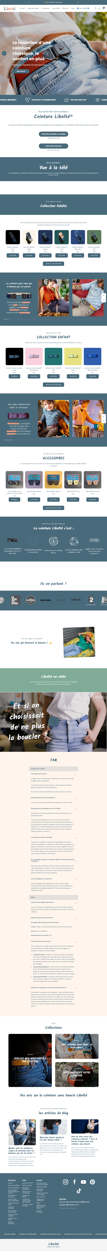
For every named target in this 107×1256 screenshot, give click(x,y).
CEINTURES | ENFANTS (53, 146)
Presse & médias (42, 1187)
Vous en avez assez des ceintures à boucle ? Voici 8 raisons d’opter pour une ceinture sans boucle (84, 1140)
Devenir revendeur (40, 1211)
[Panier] (103, 8)
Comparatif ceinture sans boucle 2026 (26, 1200)
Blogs (38, 1203)
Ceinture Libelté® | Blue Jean (78, 248)
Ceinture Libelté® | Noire (13, 248)
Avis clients (56, 8)
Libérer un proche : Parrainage (42, 1193)
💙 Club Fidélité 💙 (83, 8)
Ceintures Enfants (13, 1188)
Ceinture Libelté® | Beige (29, 248)
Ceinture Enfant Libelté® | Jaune (73, 369)
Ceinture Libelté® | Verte (62, 248)
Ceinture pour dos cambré (12, 1211)
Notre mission (41, 1197)
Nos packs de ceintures (12, 1196)
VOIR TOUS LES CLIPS (53, 508)
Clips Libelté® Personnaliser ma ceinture (13, 1191)
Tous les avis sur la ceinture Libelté (42, 1183)
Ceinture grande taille (13, 1203)
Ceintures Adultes (13, 1185)
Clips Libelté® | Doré (73, 491)
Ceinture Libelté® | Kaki (94, 248)
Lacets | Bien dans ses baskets (13, 1200)
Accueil (22, 8)
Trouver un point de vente (27, 1205)
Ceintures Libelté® (33, 8)
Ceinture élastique (11, 1222)
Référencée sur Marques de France (41, 1206)
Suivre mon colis (27, 1183)
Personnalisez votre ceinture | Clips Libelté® (14, 492)
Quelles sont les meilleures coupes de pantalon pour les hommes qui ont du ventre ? (21, 1151)
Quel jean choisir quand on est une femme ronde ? (52, 1139)
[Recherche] (95, 8)
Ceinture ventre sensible (13, 1215)
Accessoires (46, 8)
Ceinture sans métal (12, 1219)
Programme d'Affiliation (40, 1200)
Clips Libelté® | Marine (34, 491)
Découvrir (65, 8)
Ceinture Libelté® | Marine (45, 248)
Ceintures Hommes (11, 1207)
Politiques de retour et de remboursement (78, 1234)
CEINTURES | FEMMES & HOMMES (53, 134)
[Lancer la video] (53, 721)
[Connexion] (99, 8)
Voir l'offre (59, 2)
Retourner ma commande (26, 1192)
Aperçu (14, 376)
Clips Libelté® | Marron (53, 491)
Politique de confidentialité (27, 1234)
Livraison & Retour (25, 1196)
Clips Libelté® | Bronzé (92, 491)
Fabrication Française (40, 1189)
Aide (72, 8)
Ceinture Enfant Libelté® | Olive (53, 369)
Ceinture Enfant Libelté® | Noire (14, 369)
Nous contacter (27, 1185)
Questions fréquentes (25, 1188)
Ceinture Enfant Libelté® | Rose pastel (34, 369)
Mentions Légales (10, 1234)
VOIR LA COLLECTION (53, 264)
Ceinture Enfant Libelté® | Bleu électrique (92, 369)
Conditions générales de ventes (50, 1234)
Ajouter (13, 255)
